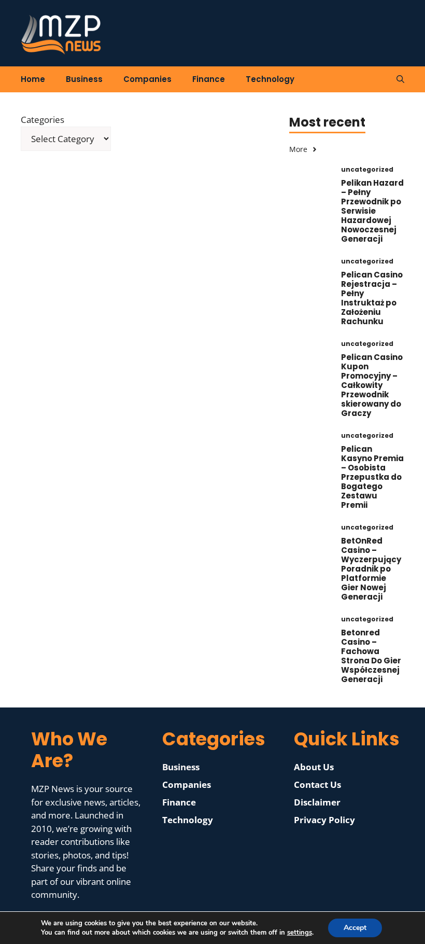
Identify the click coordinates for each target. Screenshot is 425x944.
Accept (355, 928)
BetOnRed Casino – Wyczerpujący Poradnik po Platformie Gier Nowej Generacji (371, 568)
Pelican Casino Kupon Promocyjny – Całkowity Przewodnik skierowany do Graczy (372, 385)
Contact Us (317, 784)
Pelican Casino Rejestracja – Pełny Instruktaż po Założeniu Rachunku (372, 298)
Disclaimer (317, 802)
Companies (147, 79)
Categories (42, 120)
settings (299, 932)
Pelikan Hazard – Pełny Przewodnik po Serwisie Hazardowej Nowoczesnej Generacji (372, 210)
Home (33, 79)
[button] (400, 79)
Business (84, 79)
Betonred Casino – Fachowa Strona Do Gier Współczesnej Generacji (371, 656)
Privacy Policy (324, 820)
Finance (208, 79)
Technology (270, 79)
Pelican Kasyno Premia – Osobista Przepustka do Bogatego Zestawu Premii (372, 476)
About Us (314, 767)
